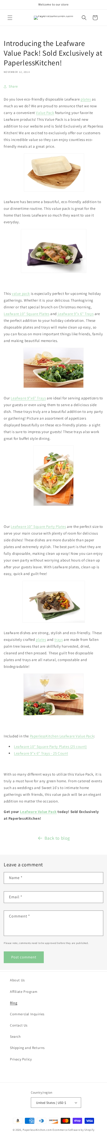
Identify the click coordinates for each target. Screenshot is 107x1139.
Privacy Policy (21, 1059)
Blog (13, 1003)
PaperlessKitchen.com (37, 1130)
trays (58, 639)
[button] (9, 17)
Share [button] (13, 86)
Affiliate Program (23, 991)
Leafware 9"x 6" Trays (75, 313)
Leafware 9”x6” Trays (28, 398)
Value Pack (45, 112)
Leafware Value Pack (38, 811)
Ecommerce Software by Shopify (73, 1130)
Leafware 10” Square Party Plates (38, 526)
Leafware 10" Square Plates (27, 313)
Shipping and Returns (27, 1047)
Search (15, 1036)
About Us (17, 980)
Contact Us (19, 1025)
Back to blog (57, 838)
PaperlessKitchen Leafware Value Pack (62, 736)
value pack (21, 293)
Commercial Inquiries (27, 1014)
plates (86, 99)
